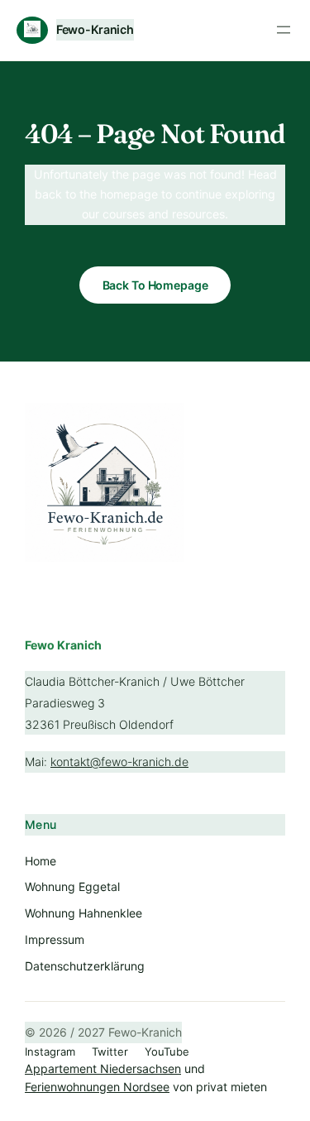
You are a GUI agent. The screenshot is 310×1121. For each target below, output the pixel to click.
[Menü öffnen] (283, 30)
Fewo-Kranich (95, 29)
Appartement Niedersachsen (103, 1068)
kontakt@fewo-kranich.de (119, 762)
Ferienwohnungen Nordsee (97, 1087)
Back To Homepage (155, 285)
